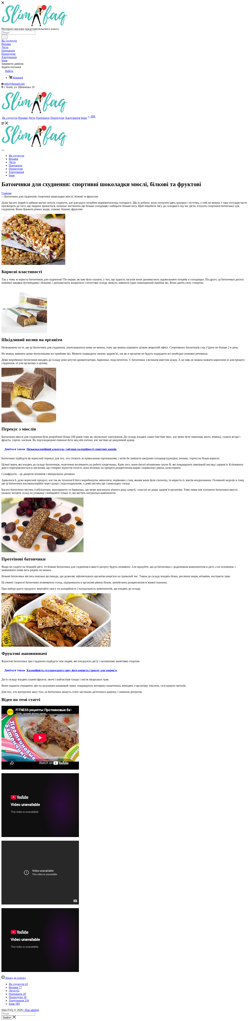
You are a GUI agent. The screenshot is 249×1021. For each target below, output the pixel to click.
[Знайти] (4, 36)
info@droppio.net (14, 83)
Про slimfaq (32, 1010)
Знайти (7, 1017)
